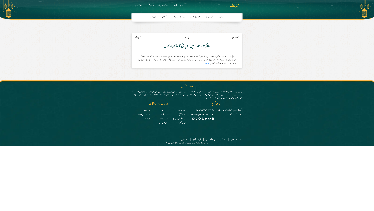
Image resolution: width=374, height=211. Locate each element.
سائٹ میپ (184, 140)
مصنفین (164, 17)
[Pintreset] (199, 119)
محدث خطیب (146, 119)
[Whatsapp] (193, 119)
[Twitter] (206, 119)
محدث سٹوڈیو (164, 119)
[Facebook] (213, 119)
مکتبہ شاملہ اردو (163, 123)
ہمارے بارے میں (179, 17)
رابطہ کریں (153, 17)
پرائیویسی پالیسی (210, 140)
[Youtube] (209, 119)
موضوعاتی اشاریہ (195, 17)
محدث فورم (138, 5)
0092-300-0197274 (205, 111)
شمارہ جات (209, 17)
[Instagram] (203, 119)
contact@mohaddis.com (202, 115)
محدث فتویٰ (150, 5)
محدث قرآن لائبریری (179, 119)
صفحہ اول (221, 17)
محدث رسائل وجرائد (144, 115)
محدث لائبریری (163, 5)
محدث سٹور (164, 111)
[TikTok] (196, 119)
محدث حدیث (182, 111)
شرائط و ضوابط (197, 140)
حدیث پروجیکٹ (178, 5)
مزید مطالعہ (207, 63)
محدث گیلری (182, 123)
